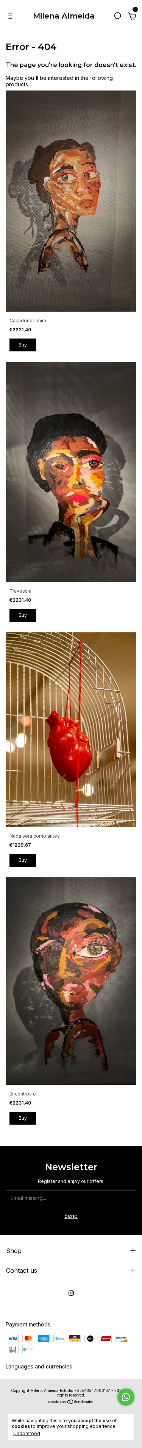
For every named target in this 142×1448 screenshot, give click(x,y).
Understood (26, 1433)
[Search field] (117, 17)
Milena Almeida (64, 15)
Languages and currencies (39, 1366)
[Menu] (11, 17)
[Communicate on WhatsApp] (125, 1397)
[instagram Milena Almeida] (71, 1293)
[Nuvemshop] (71, 1402)
